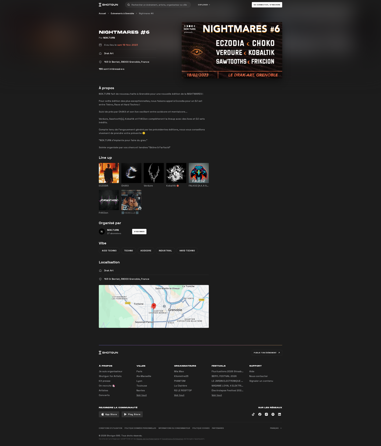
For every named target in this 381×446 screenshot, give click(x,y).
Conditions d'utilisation (110, 428)
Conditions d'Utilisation (172, 439)
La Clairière (180, 385)
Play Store (134, 414)
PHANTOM (179, 380)
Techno (128, 250)
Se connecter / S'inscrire (267, 5)
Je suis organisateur (110, 371)
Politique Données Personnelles (140, 428)
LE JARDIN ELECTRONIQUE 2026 (229, 380)
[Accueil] (108, 5)
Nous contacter (258, 376)
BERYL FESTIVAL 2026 (224, 376)
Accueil (102, 13)
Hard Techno (187, 250)
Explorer (203, 5)
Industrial (165, 250)
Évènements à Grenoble (122, 13)
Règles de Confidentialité (147, 439)
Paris (139, 371)
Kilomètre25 (181, 376)
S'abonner (139, 231)
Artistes (103, 390)
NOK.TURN (109, 37)
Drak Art (109, 270)
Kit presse (104, 380)
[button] (139, 231)
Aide (251, 371)
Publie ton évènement (265, 353)
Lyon (139, 380)
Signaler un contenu (261, 380)
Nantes (140, 390)
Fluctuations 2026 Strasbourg (229, 371)
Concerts (104, 395)
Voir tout (141, 395)
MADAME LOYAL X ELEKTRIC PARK (230, 385)
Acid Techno (109, 250)
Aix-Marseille (143, 376)
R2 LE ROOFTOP (183, 390)
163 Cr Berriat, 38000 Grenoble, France (126, 279)
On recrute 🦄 (107, 385)
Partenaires (218, 428)
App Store (111, 414)
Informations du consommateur (174, 428)
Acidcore (145, 250)
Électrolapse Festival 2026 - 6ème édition (236, 390)
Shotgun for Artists (110, 376)
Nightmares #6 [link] (146, 13)
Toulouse (141, 385)
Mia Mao (179, 371)
